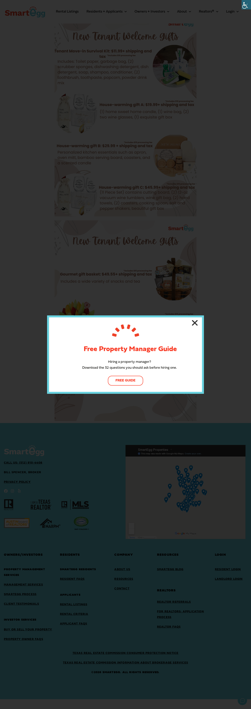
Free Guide (125, 380)
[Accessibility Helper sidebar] (246, 4)
